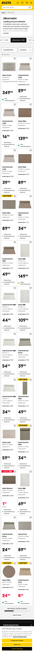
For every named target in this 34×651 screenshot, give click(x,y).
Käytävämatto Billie (9, 308)
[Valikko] (31, 3)
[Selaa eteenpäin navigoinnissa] (31, 39)
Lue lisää (6, 33)
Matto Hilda (24, 123)
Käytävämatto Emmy (23, 354)
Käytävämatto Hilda (23, 216)
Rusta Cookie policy (20, 637)
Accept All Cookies (17, 640)
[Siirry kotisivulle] (6, 3)
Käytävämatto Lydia (23, 78)
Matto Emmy (23, 536)
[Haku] (30, 7)
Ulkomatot (18, 40)
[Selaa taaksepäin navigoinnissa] (2, 39)
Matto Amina (9, 78)
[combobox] (15, 7)
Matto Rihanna (7, 490)
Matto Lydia (7, 444)
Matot (3, 13)
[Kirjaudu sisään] (17, 3)
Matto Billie (23, 262)
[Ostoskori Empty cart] (27, 3)
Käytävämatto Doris (23, 583)
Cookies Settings (17, 649)
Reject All (17, 645)
